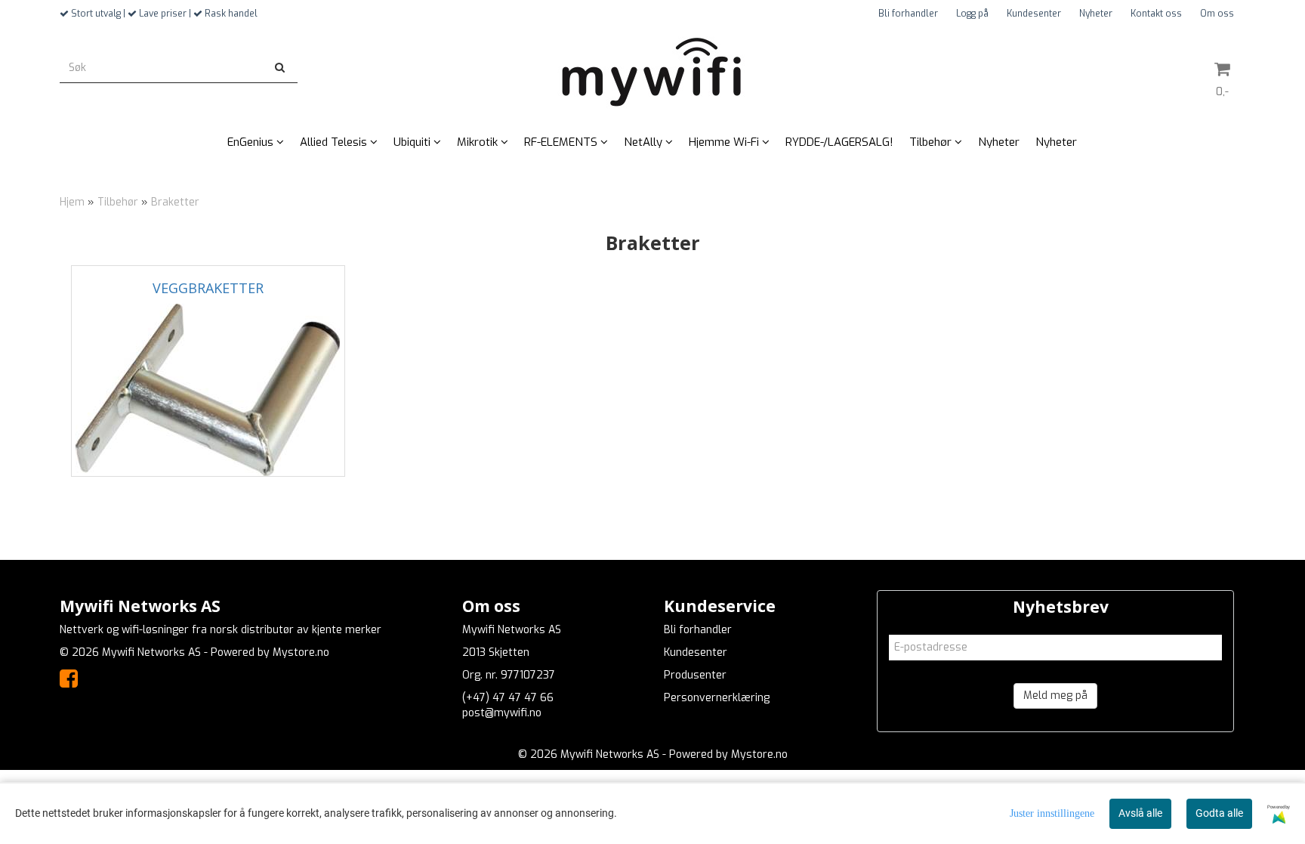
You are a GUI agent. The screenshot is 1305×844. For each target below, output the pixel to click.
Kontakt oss (1156, 14)
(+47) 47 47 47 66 (508, 698)
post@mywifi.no (501, 713)
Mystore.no (301, 652)
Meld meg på (1055, 695)
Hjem (72, 202)
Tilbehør (117, 202)
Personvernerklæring (717, 698)
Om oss (1217, 14)
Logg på (972, 14)
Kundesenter (1034, 14)
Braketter (175, 202)
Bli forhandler (908, 14)
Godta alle (1219, 813)
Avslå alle (1140, 813)
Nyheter (1095, 14)
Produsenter (695, 675)
